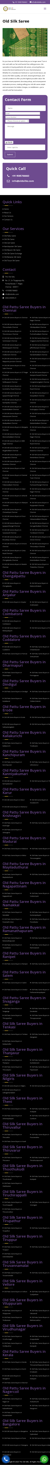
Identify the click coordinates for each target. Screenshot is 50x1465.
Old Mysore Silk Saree (12, 250)
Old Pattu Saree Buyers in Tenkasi (15, 1034)
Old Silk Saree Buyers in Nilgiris (14, 1086)
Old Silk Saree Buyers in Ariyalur (15, 602)
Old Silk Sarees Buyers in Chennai (15, 317)
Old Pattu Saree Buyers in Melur (15, 855)
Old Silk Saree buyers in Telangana (16, 1445)
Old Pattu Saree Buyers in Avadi (15, 1141)
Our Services (8, 216)
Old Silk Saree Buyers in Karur (14, 800)
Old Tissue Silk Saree (12, 260)
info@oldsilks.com (12, 294)
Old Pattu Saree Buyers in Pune (15, 1438)
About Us (7, 212)
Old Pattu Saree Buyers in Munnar (16, 1383)
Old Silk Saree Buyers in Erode (14, 717)
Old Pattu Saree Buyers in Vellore (15, 1292)
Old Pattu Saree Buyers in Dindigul (16, 691)
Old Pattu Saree (10, 236)
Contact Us (8, 220)
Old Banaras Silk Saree (12, 257)
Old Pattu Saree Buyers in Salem (15, 983)
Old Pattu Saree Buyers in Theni (15, 1109)
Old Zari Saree (9, 243)
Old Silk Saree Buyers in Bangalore (16, 1431)
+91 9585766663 (21, 2)
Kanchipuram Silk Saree (13, 246)
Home (6, 209)
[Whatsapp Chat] (44, 1459)
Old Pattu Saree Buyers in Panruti (15, 654)
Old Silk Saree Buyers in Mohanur (15, 807)
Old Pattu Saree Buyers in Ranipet (16, 964)
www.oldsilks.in (10, 298)
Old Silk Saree (9, 239)
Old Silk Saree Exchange (13, 253)
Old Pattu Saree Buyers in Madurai (16, 849)
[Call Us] (5, 1459)
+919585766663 (11, 290)
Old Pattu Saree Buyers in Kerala (15, 1362)
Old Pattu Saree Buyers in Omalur (15, 990)
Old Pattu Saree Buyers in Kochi (15, 1369)
